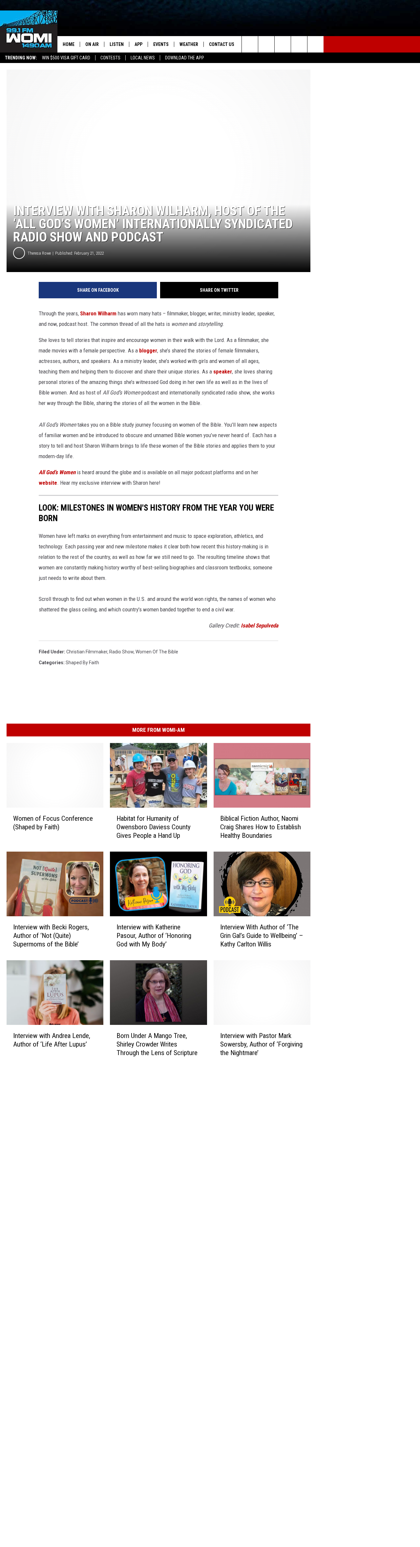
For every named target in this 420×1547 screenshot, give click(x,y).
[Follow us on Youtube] (315, 44)
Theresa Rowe (39, 253)
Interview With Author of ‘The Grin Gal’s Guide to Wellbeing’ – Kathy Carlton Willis (261, 935)
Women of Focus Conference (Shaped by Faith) (53, 823)
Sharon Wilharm (99, 313)
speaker (222, 371)
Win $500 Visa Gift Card (66, 57)
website (48, 482)
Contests (110, 57)
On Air (92, 44)
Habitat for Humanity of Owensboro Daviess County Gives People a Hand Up (153, 827)
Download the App (184, 57)
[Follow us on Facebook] (283, 44)
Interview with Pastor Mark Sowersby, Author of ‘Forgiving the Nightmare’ (261, 1043)
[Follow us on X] (299, 44)
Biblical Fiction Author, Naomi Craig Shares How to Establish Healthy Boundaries (260, 827)
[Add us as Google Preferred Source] (266, 44)
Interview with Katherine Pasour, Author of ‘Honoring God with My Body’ (153, 935)
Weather (188, 44)
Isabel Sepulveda (259, 625)
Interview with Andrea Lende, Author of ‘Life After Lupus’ (51, 1039)
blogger (148, 350)
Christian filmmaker (86, 651)
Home (68, 44)
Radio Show (121, 651)
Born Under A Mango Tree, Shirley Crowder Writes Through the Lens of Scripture (157, 1043)
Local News (143, 57)
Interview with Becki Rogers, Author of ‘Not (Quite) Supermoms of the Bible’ (51, 935)
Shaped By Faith (82, 662)
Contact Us (221, 44)
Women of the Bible (157, 651)
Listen (117, 44)
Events (161, 44)
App (138, 44)
